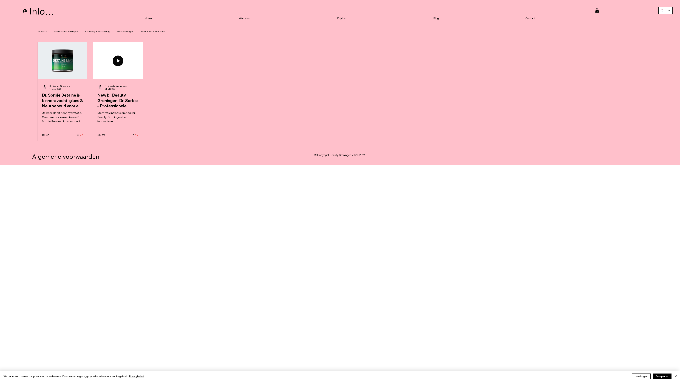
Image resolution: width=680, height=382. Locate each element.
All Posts (42, 31)
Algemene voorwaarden (65, 156)
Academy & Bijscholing (97, 31)
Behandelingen (125, 31)
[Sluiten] (676, 376)
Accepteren (662, 376)
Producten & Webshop (153, 31)
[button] (597, 10)
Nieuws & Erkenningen (66, 31)
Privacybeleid (136, 376)
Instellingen (641, 376)
